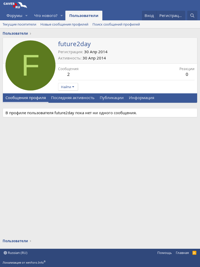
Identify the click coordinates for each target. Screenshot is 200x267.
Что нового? (46, 15)
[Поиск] (192, 15)
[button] (26, 15)
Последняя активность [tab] (73, 97)
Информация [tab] (141, 97)
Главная (182, 252)
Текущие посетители (19, 24)
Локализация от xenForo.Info (24, 262)
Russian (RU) (17, 252)
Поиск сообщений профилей (116, 24)
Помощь (164, 252)
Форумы (14, 15)
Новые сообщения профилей (64, 24)
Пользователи (83, 15)
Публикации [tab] (112, 97)
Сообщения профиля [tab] (25, 97)
